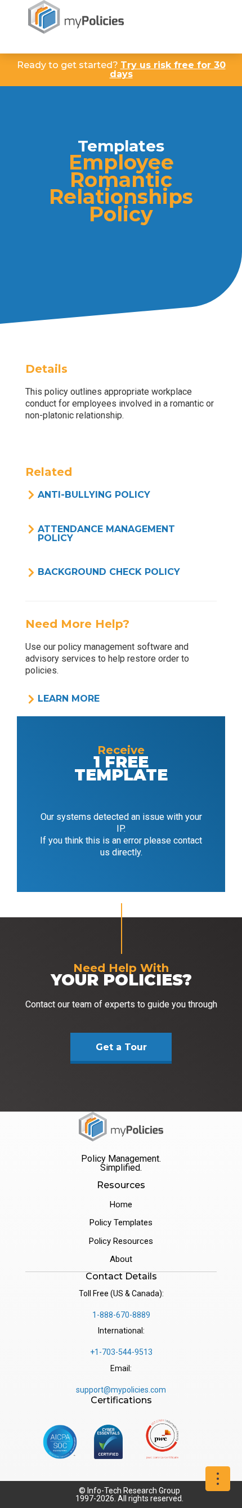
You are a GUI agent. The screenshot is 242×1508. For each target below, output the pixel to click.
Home (121, 1204)
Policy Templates (121, 1222)
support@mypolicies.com (121, 1389)
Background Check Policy (109, 571)
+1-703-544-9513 (121, 1352)
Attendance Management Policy (106, 533)
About (121, 1259)
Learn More (69, 698)
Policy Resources (121, 1241)
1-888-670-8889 (121, 1314)
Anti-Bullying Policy (94, 494)
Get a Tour (121, 1047)
